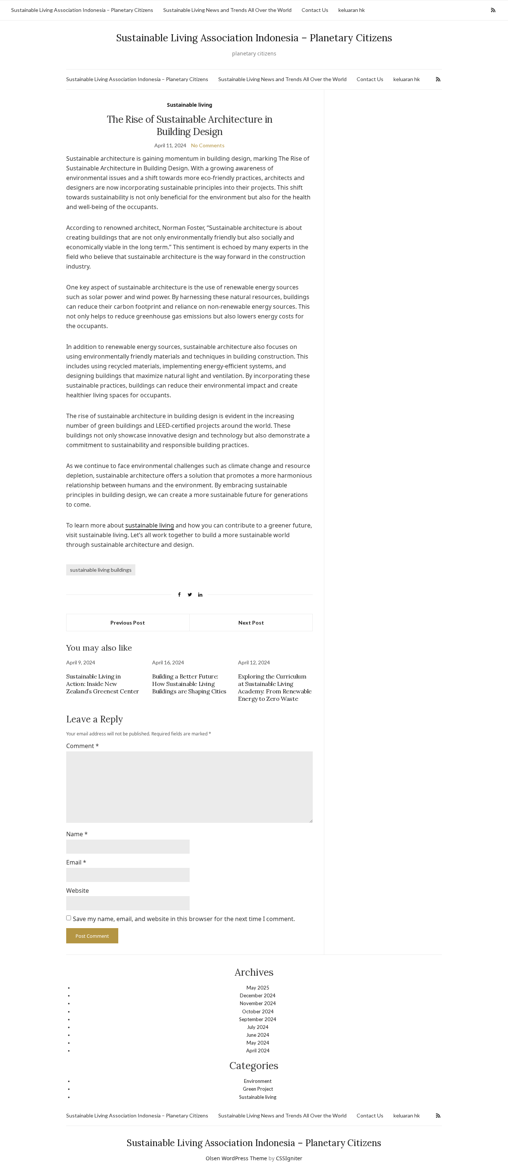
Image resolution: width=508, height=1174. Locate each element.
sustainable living (149, 525)
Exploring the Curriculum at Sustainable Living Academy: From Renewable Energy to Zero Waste (275, 687)
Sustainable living (189, 104)
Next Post (251, 622)
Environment (257, 1081)
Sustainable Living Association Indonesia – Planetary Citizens (82, 10)
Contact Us (315, 10)
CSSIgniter (289, 1158)
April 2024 (258, 1050)
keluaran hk (351, 10)
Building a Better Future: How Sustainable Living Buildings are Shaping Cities (189, 684)
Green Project (258, 1089)
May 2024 (258, 1043)
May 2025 (258, 988)
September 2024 (257, 1019)
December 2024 (258, 995)
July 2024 (258, 1027)
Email (76, 862)
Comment (82, 746)
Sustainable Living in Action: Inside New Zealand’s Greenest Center (102, 684)
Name (77, 834)
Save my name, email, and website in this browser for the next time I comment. (184, 919)
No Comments (208, 145)
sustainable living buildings (101, 570)
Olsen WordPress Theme (236, 1158)
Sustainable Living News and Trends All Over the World (227, 10)
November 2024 (258, 1003)
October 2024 (258, 1011)
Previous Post (127, 622)
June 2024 (257, 1035)
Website (77, 890)
